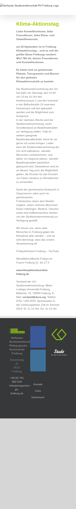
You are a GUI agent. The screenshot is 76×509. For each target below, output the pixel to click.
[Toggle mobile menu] (74, 9)
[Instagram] (39, 360)
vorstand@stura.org (34, 297)
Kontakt (38, 384)
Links (38, 390)
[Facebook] (39, 337)
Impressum (37, 397)
